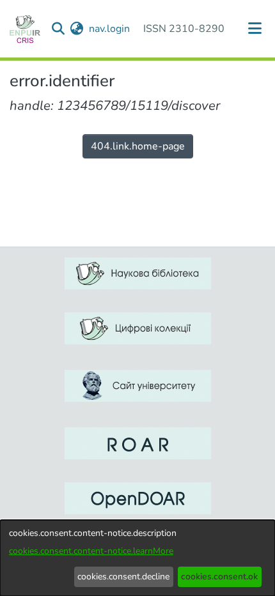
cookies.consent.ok (219, 576)
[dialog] (137, 558)
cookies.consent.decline (123, 576)
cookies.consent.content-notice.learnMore (91, 551)
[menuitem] (77, 28)
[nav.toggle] (255, 29)
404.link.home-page (138, 146)
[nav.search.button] (59, 28)
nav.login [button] (110, 29)
